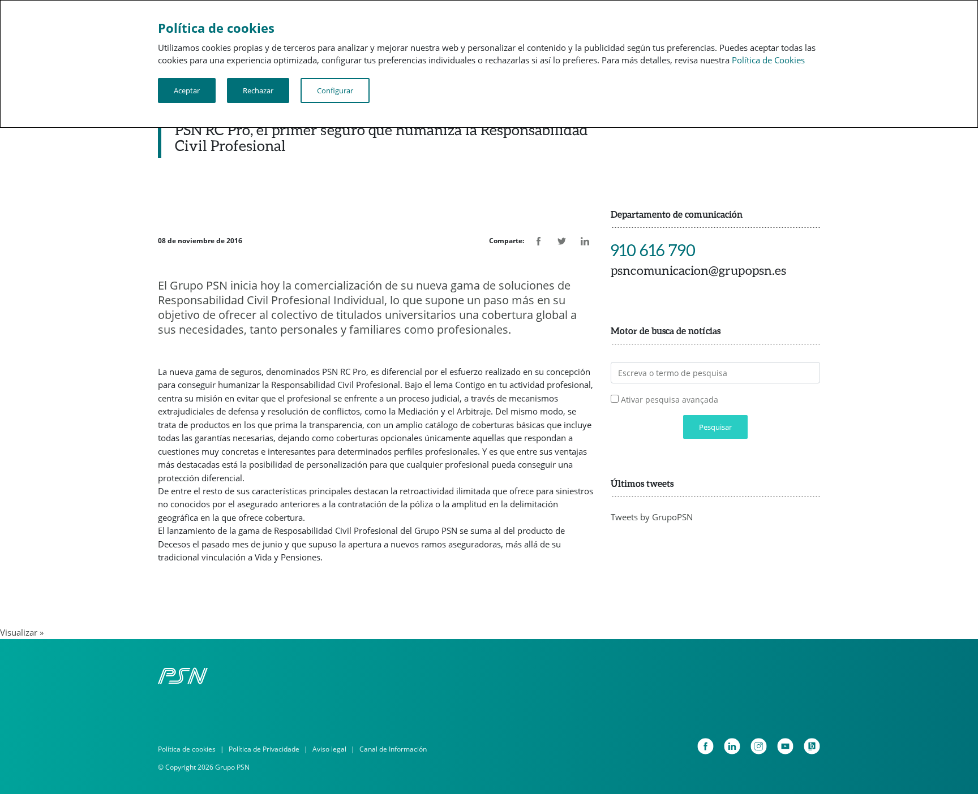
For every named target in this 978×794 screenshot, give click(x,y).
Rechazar (258, 90)
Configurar (335, 90)
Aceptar (187, 90)
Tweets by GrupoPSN (652, 517)
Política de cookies (187, 749)
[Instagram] (758, 746)
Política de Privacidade (264, 749)
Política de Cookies (768, 60)
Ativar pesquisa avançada (669, 399)
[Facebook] (705, 746)
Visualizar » (22, 632)
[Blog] (812, 746)
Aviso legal (329, 749)
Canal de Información (393, 749)
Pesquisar (715, 427)
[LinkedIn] (732, 746)
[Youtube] (785, 746)
